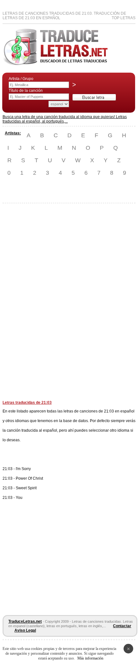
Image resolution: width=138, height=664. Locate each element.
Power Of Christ (29, 478)
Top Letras (123, 18)
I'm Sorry (23, 469)
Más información (90, 658)
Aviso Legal (25, 630)
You (19, 497)
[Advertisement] (28, 304)
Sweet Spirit (26, 488)
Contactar (122, 626)
